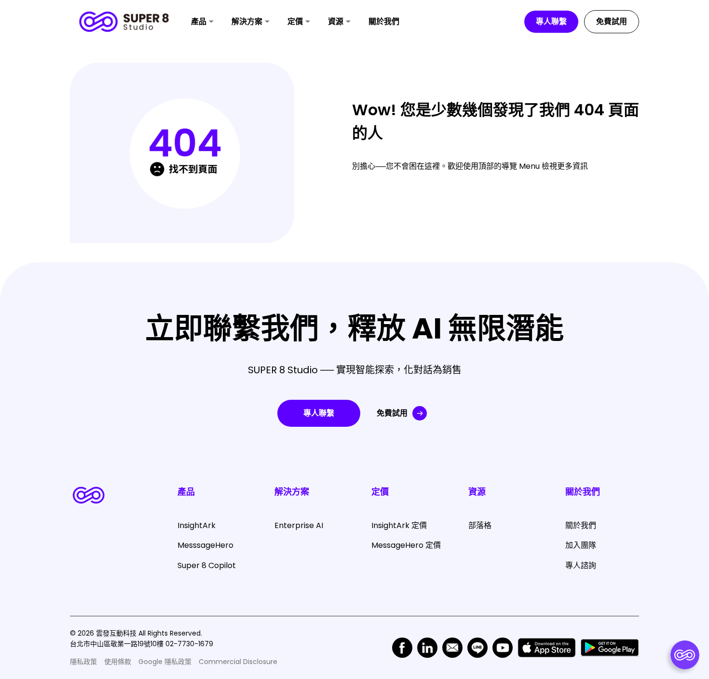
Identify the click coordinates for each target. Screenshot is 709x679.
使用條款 (117, 661)
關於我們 (383, 21)
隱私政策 (83, 661)
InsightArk (196, 525)
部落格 (479, 525)
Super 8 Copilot (206, 565)
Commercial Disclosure (238, 661)
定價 (295, 21)
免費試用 (611, 21)
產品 (198, 21)
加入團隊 (580, 545)
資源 (335, 21)
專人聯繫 (551, 21)
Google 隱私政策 (164, 661)
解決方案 (247, 21)
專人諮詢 (580, 565)
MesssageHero (205, 545)
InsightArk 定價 (399, 525)
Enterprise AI (298, 525)
